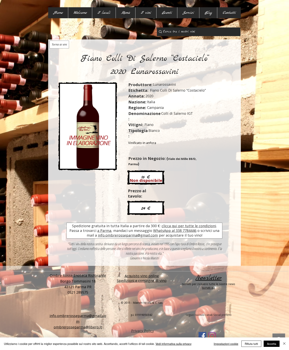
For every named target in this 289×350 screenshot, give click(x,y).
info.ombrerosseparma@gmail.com (128, 235)
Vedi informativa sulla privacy (173, 344)
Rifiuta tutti (251, 344)
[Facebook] (202, 336)
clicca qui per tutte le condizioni (189, 225)
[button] (104, 12)
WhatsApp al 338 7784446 (174, 230)
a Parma (104, 230)
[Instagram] (212, 336)
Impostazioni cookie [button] (226, 344)
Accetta (271, 344)
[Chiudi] (284, 344)
